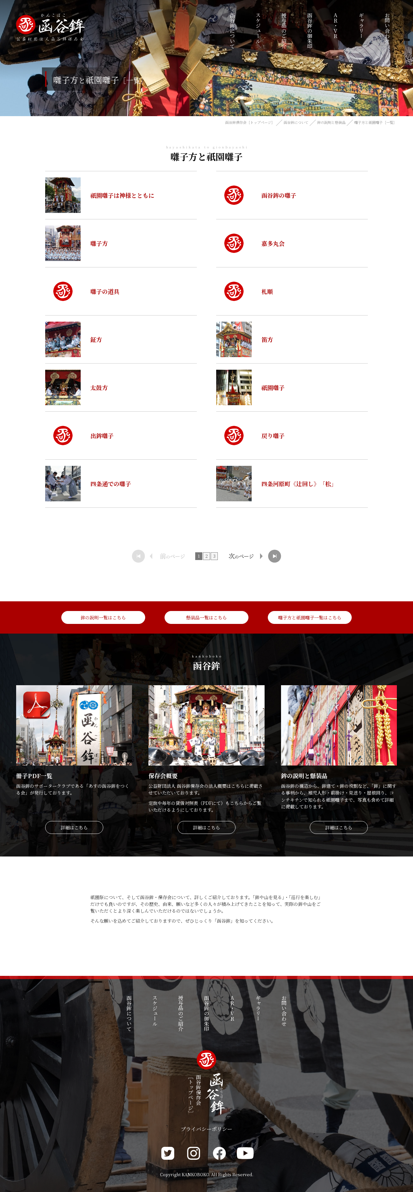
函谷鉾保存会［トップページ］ (250, 122)
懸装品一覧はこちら (206, 617)
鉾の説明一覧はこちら (103, 617)
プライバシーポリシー (206, 1129)
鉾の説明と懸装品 (331, 122)
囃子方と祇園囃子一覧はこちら (309, 617)
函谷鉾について (296, 122)
